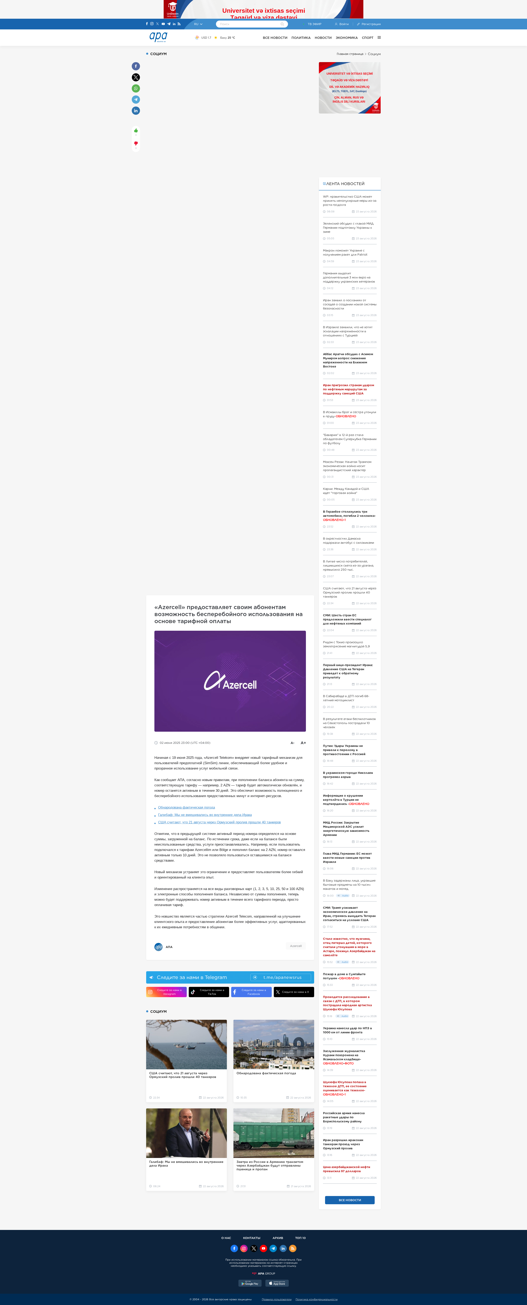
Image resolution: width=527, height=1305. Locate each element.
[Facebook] (147, 24)
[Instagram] (152, 24)
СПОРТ (367, 38)
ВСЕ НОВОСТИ (275, 38)
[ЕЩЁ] (377, 37)
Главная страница (350, 54)
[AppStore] (277, 1284)
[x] (254, 1249)
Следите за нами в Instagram (169, 992)
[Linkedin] (174, 24)
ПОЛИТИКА (301, 38)
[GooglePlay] (250, 1284)
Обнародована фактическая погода (186, 807)
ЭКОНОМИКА (347, 38)
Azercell (296, 946)
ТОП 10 (300, 1238)
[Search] (282, 24)
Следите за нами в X (295, 991)
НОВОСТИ (323, 38)
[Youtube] (163, 24)
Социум (374, 54)
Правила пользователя (276, 1299)
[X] (157, 24)
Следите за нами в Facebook (254, 992)
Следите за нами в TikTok (212, 992)
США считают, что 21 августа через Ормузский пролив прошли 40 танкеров (219, 822)
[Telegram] (168, 24)
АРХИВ (278, 1238)
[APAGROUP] (263, 1274)
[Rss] (179, 24)
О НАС (226, 1238)
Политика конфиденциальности (317, 1299)
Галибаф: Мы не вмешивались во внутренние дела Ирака (205, 815)
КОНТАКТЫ (251, 1238)
